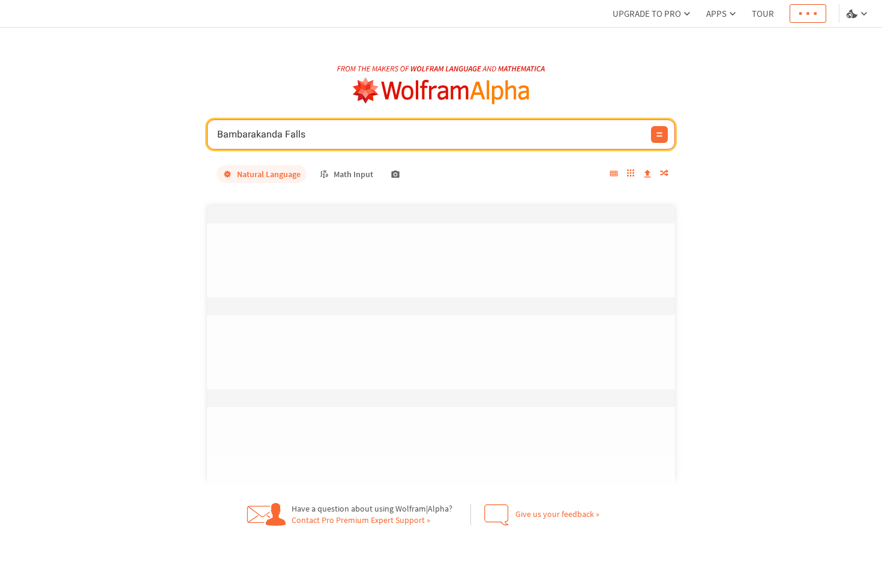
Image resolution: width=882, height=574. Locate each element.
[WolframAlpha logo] (441, 90)
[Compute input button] (659, 134)
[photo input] (395, 174)
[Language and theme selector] (858, 14)
